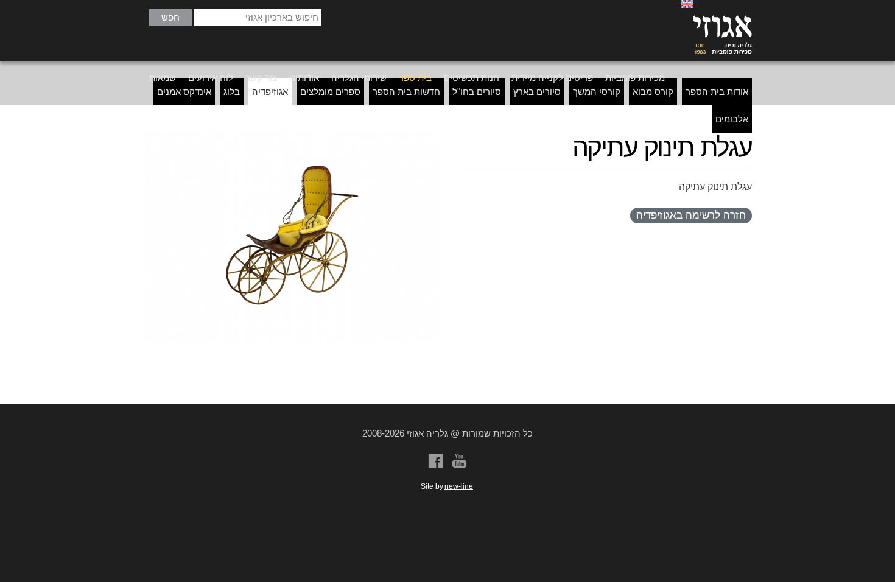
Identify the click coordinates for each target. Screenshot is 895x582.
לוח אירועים (210, 77)
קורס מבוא (653, 91)
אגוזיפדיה (270, 91)
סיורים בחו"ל (476, 91)
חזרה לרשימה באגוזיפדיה (691, 215)
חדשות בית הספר (406, 91)
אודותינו (304, 77)
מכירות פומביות (635, 77)
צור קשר (261, 77)
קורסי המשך (596, 91)
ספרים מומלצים (330, 91)
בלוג (231, 91)
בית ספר (415, 77)
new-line (458, 486)
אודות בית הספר (717, 91)
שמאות (162, 77)
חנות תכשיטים (471, 77)
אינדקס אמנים (184, 91)
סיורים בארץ (537, 91)
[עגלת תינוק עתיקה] (292, 236)
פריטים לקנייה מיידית (552, 77)
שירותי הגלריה (359, 77)
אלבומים (731, 119)
